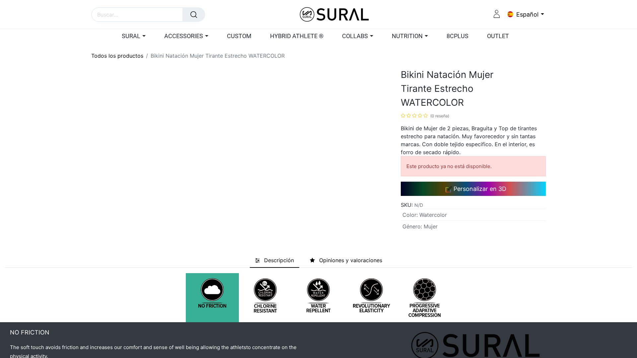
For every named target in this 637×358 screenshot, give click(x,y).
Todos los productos (117, 55)
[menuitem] (239, 36)
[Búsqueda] (193, 14)
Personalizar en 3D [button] (479, 188)
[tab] (274, 260)
